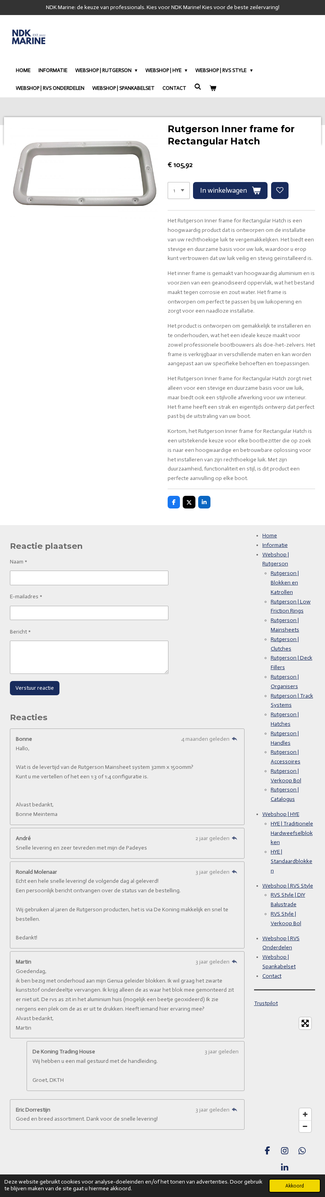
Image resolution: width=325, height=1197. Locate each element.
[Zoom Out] (305, 1126)
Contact (271, 976)
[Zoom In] (305, 1114)
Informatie (275, 545)
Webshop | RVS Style (287, 885)
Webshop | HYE (280, 814)
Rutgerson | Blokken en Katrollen (285, 583)
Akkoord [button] (294, 1186)
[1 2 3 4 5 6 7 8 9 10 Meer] (179, 190)
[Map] (284, 1074)
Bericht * (20, 631)
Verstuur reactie (34, 688)
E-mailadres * (26, 596)
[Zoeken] (197, 87)
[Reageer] (235, 739)
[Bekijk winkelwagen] (212, 88)
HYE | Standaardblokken (291, 861)
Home (269, 535)
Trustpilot (266, 1003)
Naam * (18, 561)
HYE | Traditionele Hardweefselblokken (292, 833)
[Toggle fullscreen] (305, 1023)
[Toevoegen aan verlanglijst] (280, 190)
